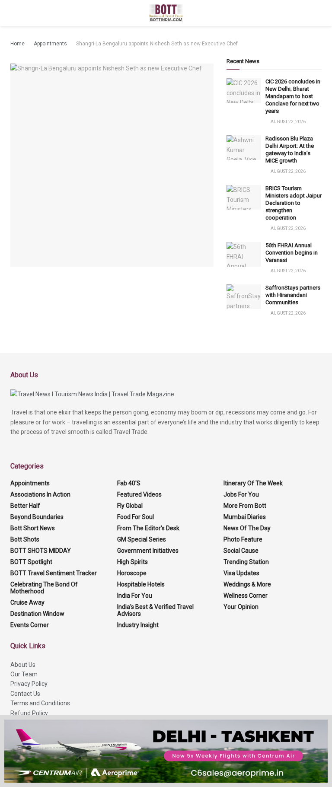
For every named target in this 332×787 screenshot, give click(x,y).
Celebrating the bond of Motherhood (44, 588)
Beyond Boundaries (37, 516)
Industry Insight (138, 624)
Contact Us (25, 693)
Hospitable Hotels (141, 584)
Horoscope (132, 573)
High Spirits (132, 561)
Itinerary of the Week (253, 483)
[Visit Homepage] (166, 13)
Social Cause (241, 550)
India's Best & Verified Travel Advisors (155, 610)
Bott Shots (24, 539)
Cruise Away (27, 602)
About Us (22, 664)
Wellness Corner (245, 595)
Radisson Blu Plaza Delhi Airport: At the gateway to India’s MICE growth (289, 149)
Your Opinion (241, 606)
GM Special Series (141, 539)
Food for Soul (135, 516)
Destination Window (37, 613)
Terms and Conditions (40, 703)
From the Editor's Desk (148, 528)
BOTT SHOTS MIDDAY (40, 550)
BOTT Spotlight (31, 561)
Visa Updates (241, 573)
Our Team (24, 674)
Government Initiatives (148, 550)
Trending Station (246, 561)
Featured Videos (139, 494)
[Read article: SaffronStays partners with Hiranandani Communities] (244, 296)
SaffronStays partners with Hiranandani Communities (292, 295)
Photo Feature (242, 539)
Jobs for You (241, 494)
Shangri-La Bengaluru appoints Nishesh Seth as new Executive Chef (157, 44)
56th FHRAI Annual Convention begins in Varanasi (291, 252)
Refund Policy (29, 713)
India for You (134, 595)
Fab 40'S (128, 483)
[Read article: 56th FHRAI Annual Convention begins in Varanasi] (244, 254)
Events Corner (29, 624)
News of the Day (247, 528)
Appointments (50, 44)
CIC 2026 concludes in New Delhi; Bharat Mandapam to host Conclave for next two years (292, 96)
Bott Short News (32, 528)
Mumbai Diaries (244, 516)
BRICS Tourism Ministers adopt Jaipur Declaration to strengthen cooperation (293, 203)
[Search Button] (318, 13)
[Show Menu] (14, 13)
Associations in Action (40, 494)
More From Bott (244, 505)
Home (17, 44)
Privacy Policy (29, 683)
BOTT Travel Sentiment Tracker (53, 573)
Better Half (25, 505)
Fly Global (130, 505)
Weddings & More (247, 584)
